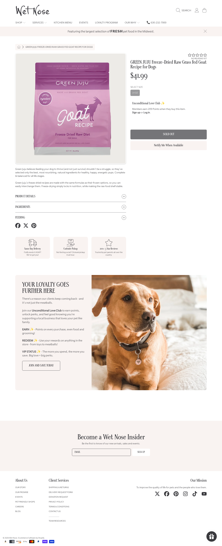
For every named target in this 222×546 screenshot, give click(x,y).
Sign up (136, 112)
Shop (19, 22)
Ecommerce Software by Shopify (31, 538)
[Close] (205, 31)
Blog (18, 511)
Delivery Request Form (61, 492)
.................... (54, 516)
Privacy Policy (56, 501)
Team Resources (57, 520)
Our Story (20, 487)
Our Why (131, 22)
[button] (184, 10)
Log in (146, 112)
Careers (19, 506)
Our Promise (21, 492)
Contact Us (55, 511)
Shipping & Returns (59, 487)
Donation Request (58, 497)
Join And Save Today (41, 365)
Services (38, 22)
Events (19, 497)
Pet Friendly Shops (25, 501)
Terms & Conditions (59, 506)
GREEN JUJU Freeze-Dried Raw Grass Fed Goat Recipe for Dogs (59, 47)
